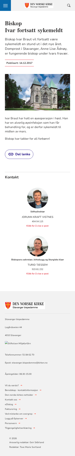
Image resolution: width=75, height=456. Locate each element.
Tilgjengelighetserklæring (18, 428)
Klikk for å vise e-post (37, 225)
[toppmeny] (5, 5)
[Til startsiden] (25, 305)
